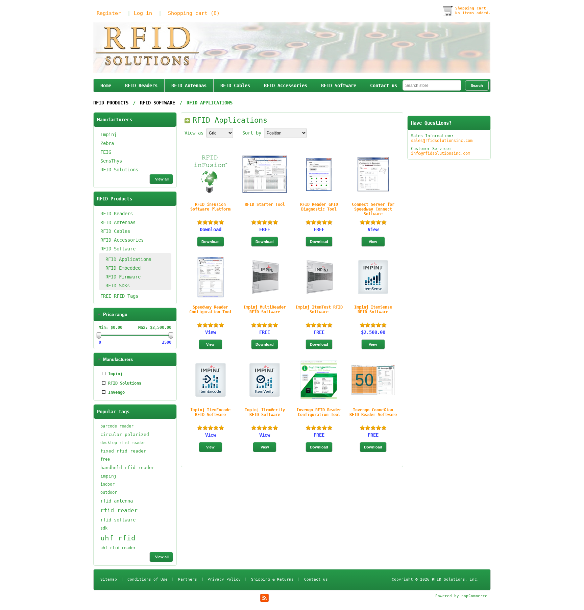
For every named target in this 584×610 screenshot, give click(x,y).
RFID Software (338, 85)
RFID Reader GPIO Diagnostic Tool (319, 207)
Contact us (383, 85)
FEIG (105, 152)
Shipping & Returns (272, 579)
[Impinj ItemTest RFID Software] (318, 277)
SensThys (111, 161)
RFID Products (110, 102)
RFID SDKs (117, 285)
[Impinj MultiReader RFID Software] (264, 277)
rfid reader (119, 510)
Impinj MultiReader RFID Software (264, 309)
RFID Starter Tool (265, 204)
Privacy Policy (224, 579)
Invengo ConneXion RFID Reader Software (373, 412)
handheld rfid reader (127, 467)
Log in (143, 13)
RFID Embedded (123, 268)
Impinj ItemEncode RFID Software (210, 412)
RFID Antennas (188, 85)
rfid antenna (116, 501)
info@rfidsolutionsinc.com (440, 153)
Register (109, 13)
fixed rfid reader (123, 451)
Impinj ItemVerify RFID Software (265, 412)
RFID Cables (235, 85)
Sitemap (108, 579)
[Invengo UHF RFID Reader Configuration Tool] (318, 380)
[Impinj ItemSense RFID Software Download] (373, 277)
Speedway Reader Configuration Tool (210, 309)
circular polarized (124, 434)
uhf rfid (118, 538)
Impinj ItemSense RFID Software (373, 309)
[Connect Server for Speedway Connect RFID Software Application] (373, 174)
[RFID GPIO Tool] (318, 174)
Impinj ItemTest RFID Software (319, 309)
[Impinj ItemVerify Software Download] (264, 380)
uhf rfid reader (118, 547)
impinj (108, 476)
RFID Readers (141, 85)
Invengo (116, 392)
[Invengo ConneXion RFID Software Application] (373, 380)
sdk (103, 528)
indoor (107, 484)
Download (210, 229)
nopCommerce (474, 596)
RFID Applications (128, 259)
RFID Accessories (285, 85)
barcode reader (116, 426)
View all (162, 179)
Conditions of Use (147, 579)
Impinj (108, 134)
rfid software (118, 519)
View (373, 229)
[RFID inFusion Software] (210, 174)
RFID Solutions (119, 169)
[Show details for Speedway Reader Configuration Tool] (210, 277)
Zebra (107, 143)
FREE (264, 229)
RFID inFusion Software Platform (210, 207)
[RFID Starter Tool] (264, 174)
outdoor (108, 492)
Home (105, 85)
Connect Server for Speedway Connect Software (373, 209)
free (105, 459)
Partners (187, 579)
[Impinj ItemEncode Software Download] (210, 380)
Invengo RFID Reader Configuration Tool (318, 412)
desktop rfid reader (122, 442)
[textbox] (432, 85)
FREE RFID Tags (119, 296)
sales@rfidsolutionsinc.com (441, 140)
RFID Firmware (123, 276)
